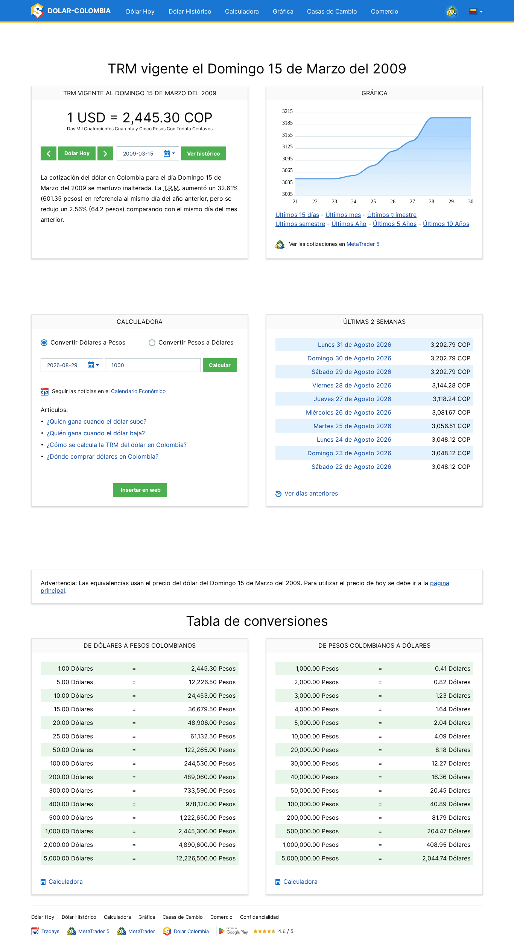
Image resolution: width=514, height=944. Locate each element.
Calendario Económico (137, 391)
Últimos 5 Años (395, 223)
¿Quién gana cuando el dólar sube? (96, 421)
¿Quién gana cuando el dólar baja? (96, 433)
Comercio (384, 11)
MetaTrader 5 (363, 244)
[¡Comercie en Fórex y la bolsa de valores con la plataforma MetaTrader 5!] (452, 12)
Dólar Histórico (190, 11)
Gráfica (283, 11)
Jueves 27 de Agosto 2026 (352, 399)
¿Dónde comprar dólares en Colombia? (102, 456)
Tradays (50, 931)
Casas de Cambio (332, 11)
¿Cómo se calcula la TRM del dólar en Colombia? (117, 444)
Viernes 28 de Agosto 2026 (351, 385)
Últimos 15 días (297, 214)
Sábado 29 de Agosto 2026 (351, 371)
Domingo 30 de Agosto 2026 (349, 358)
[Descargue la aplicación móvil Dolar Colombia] (233, 931)
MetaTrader (141, 931)
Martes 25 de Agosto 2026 (352, 426)
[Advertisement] (257, 41)
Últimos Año (349, 223)
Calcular (220, 365)
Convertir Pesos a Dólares (195, 342)
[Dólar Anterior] (48, 153)
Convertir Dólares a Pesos (87, 342)
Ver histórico (203, 153)
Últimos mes (343, 214)
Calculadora (242, 11)
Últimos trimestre (392, 214)
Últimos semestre (300, 223)
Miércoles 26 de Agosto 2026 (348, 412)
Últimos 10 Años (446, 223)
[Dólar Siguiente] (105, 153)
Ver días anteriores (310, 493)
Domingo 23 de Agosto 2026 (349, 453)
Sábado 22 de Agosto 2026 (351, 466)
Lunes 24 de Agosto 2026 (354, 439)
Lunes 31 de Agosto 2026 (354, 344)
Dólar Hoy (140, 11)
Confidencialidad (259, 917)
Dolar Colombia (191, 931)
